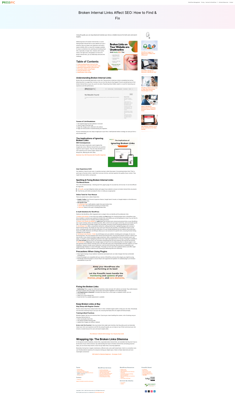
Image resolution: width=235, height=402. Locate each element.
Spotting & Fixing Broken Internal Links (88, 67)
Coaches (122, 383)
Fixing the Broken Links (83, 70)
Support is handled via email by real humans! (84, 381)
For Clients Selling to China (147, 373)
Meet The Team (145, 370)
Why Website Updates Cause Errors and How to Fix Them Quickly (149, 128)
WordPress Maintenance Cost (105, 374)
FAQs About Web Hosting (104, 372)
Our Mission (144, 369)
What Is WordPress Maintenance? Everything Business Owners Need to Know (148, 108)
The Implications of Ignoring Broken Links (88, 66)
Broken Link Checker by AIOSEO (86, 221)
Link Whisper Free (82, 226)
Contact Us (79, 379)
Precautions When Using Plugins (86, 69)
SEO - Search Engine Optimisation (106, 373)
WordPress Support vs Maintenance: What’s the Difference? (148, 53)
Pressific (81, 189)
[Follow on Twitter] (149, 391)
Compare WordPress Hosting (105, 371)
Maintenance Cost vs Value (105, 375)
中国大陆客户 (144, 375)
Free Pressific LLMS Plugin (125, 378)
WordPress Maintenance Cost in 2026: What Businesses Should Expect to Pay (149, 89)
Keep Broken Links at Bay (84, 72)
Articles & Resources (223, 2)
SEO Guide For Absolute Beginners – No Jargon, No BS (106, 354)
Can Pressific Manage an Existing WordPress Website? (127, 374)
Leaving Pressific (80, 375)
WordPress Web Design (104, 370)
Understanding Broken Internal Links (87, 64)
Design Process (123, 369)
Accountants (123, 382)
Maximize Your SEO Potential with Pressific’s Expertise (91, 155)
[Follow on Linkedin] (155, 391)
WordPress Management (194, 2)
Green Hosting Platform (146, 372)
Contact (231, 2)
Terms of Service (90, 372)
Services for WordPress (211, 2)
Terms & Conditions (80, 370)
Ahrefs (80, 205)
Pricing (202, 2)
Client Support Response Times (83, 371)
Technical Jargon (124, 370)
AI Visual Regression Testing (105, 376)
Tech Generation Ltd (99, 392)
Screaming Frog (82, 204)
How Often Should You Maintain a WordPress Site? (148, 71)
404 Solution (80, 242)
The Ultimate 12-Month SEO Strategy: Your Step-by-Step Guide (107, 334)
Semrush (80, 207)
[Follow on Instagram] (152, 391)
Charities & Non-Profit (146, 371)
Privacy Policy (79, 369)
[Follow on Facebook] (146, 391)
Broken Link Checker (83, 216)
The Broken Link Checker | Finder (86, 234)
